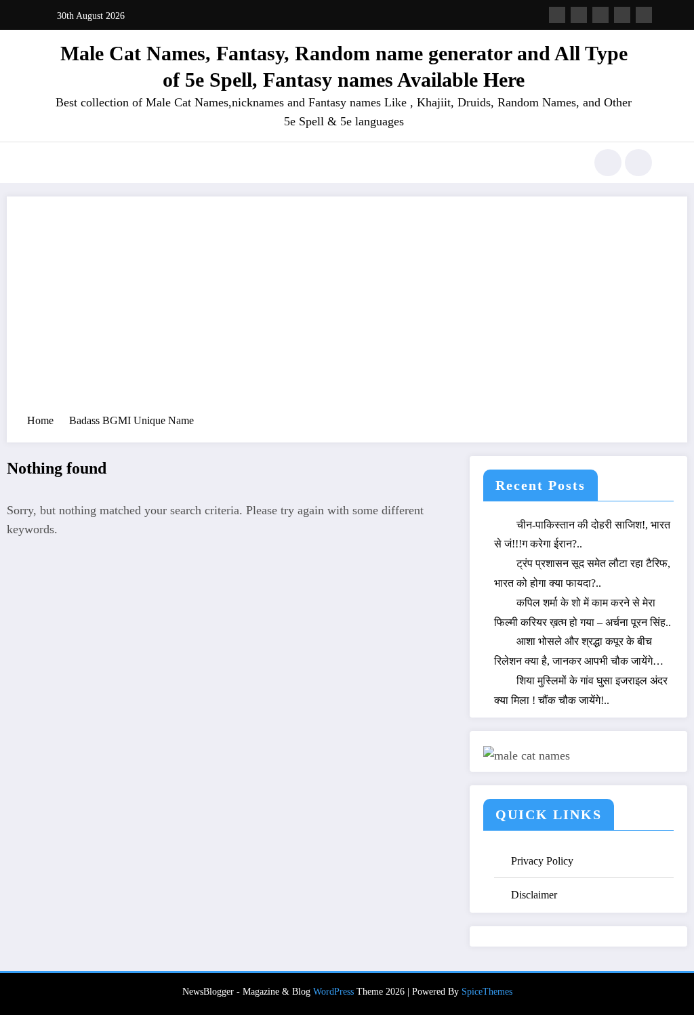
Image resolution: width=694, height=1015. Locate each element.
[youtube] (644, 15)
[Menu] (50, 163)
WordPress (333, 992)
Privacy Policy (542, 861)
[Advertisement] (347, 312)
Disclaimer (534, 894)
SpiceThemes (487, 992)
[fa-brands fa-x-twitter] (579, 15)
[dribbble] (600, 15)
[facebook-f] (557, 15)
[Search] (607, 162)
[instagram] (622, 15)
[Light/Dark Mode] (638, 162)
